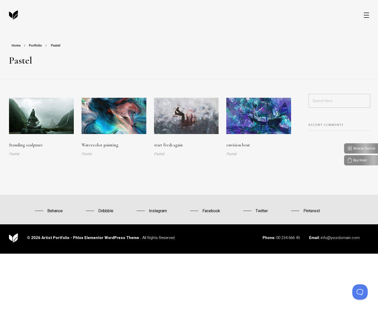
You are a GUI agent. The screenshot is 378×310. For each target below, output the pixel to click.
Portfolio (35, 45)
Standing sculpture (26, 145)
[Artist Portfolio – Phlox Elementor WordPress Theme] (13, 15)
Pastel (14, 154)
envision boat (238, 145)
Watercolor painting (100, 145)
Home (16, 45)
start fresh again (168, 145)
